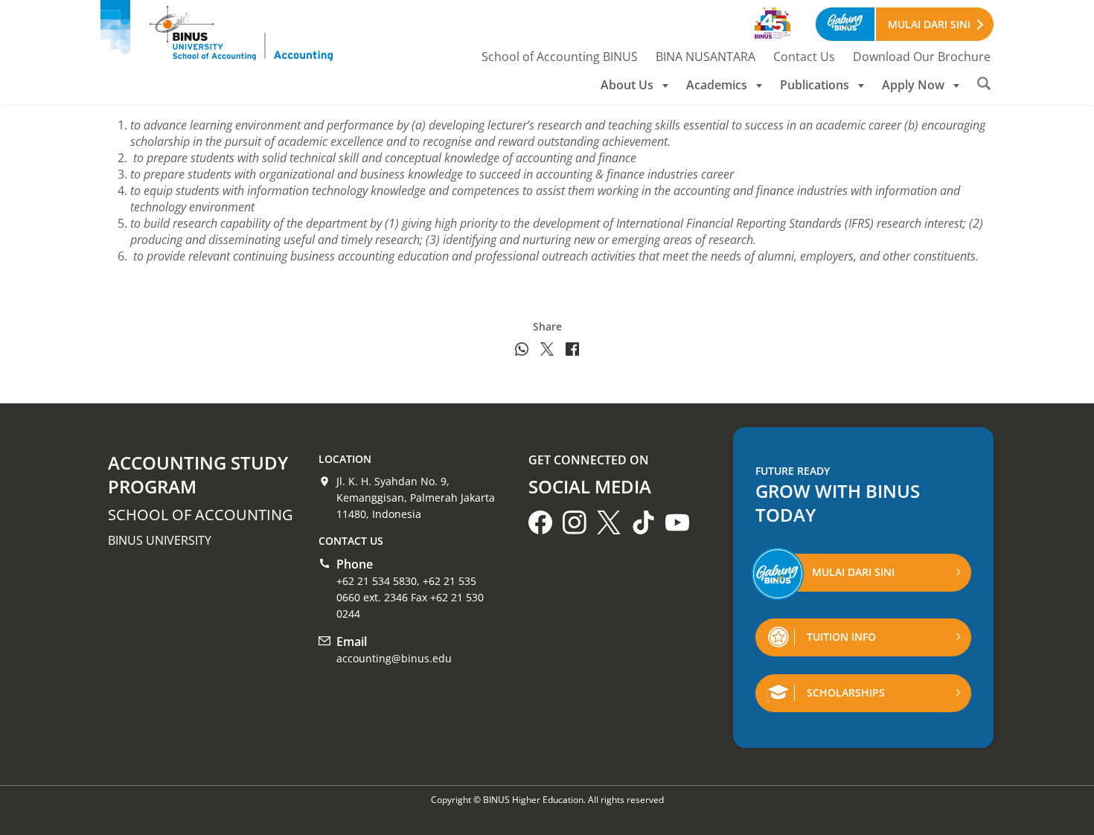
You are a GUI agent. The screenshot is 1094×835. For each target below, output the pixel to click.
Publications (814, 85)
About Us (627, 85)
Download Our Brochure (922, 56)
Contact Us (804, 56)
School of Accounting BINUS (560, 56)
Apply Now (913, 85)
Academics (716, 85)
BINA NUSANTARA (705, 56)
